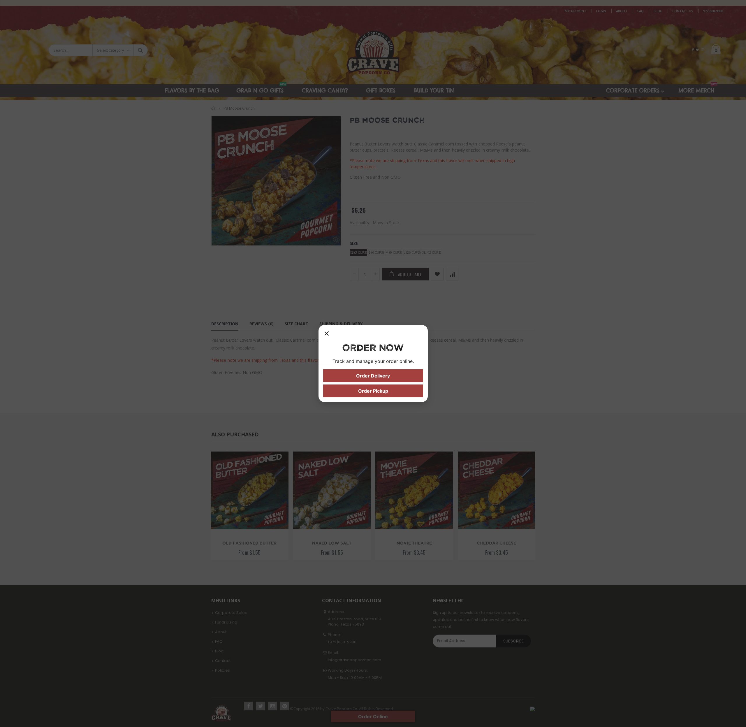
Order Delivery (373, 376)
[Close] (326, 335)
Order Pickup (373, 391)
